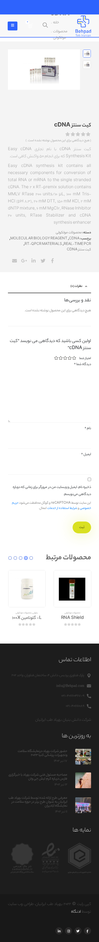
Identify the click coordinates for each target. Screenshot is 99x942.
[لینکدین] (59, 930)
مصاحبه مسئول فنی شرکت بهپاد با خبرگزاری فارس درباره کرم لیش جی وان (37, 777)
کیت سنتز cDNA (79, 249)
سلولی (35, 613)
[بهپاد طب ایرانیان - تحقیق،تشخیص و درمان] (83, 25)
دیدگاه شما (82, 364)
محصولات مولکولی (69, 232)
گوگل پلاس (24, 260)
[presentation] (73, 69)
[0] (30, 26)
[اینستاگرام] (68, 930)
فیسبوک (52, 260)
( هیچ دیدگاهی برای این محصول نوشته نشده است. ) (58, 140)
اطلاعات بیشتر (64, 580)
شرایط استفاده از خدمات (62, 508)
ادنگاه (76, 912)
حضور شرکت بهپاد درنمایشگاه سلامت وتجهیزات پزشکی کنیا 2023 (42, 753)
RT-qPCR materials (43, 244)
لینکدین (33, 260)
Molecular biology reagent (38, 238)
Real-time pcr (77, 244)
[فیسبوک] (87, 930)
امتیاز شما (85, 358)
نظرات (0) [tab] (76, 286)
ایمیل (14, 260)
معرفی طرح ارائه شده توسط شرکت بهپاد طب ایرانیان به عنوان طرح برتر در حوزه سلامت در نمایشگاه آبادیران (37, 802)
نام (87, 428)
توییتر (43, 260)
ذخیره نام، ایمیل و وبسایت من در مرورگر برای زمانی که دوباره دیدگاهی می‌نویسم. (52, 491)
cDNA (74, 238)
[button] (31, 558)
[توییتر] (78, 930)
